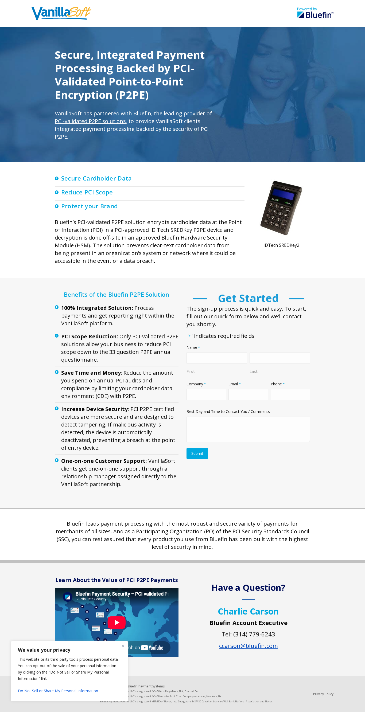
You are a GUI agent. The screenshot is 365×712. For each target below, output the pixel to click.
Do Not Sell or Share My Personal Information (58, 690)
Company (196, 383)
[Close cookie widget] (123, 646)
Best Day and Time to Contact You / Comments (228, 411)
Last (254, 371)
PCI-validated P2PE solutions (90, 121)
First (191, 371)
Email (234, 383)
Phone (278, 383)
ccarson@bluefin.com (248, 645)
